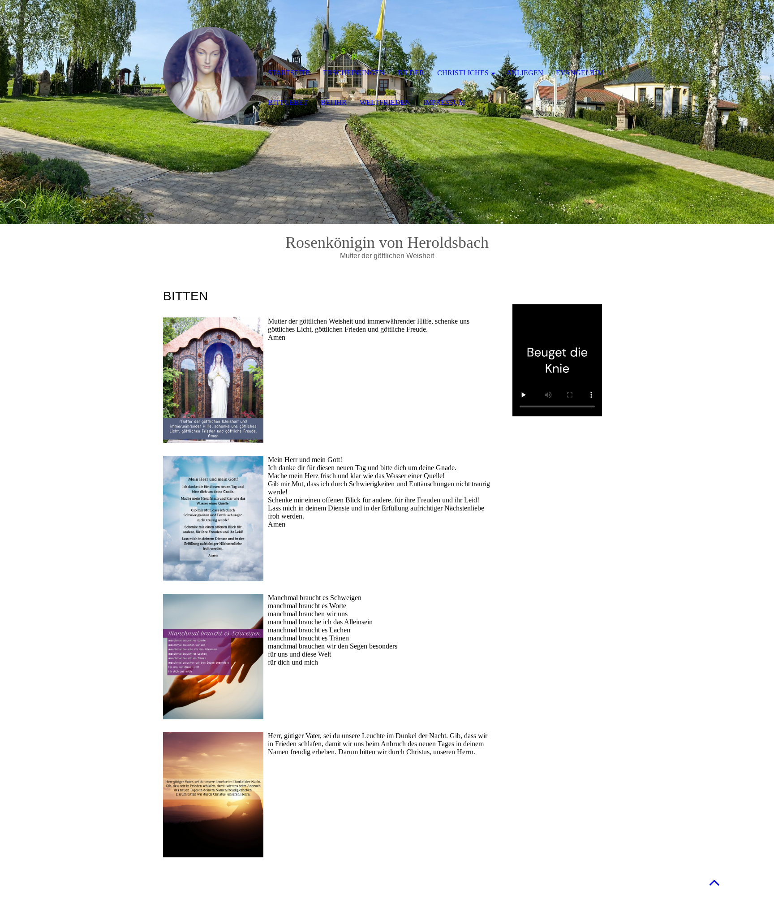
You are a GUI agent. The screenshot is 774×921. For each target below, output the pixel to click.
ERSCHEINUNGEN (354, 73)
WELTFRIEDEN (385, 102)
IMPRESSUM (444, 102)
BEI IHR (334, 102)
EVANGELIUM (580, 73)
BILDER (411, 73)
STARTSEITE (289, 73)
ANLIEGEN (524, 73)
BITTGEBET (288, 102)
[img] (210, 74)
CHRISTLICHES (463, 73)
